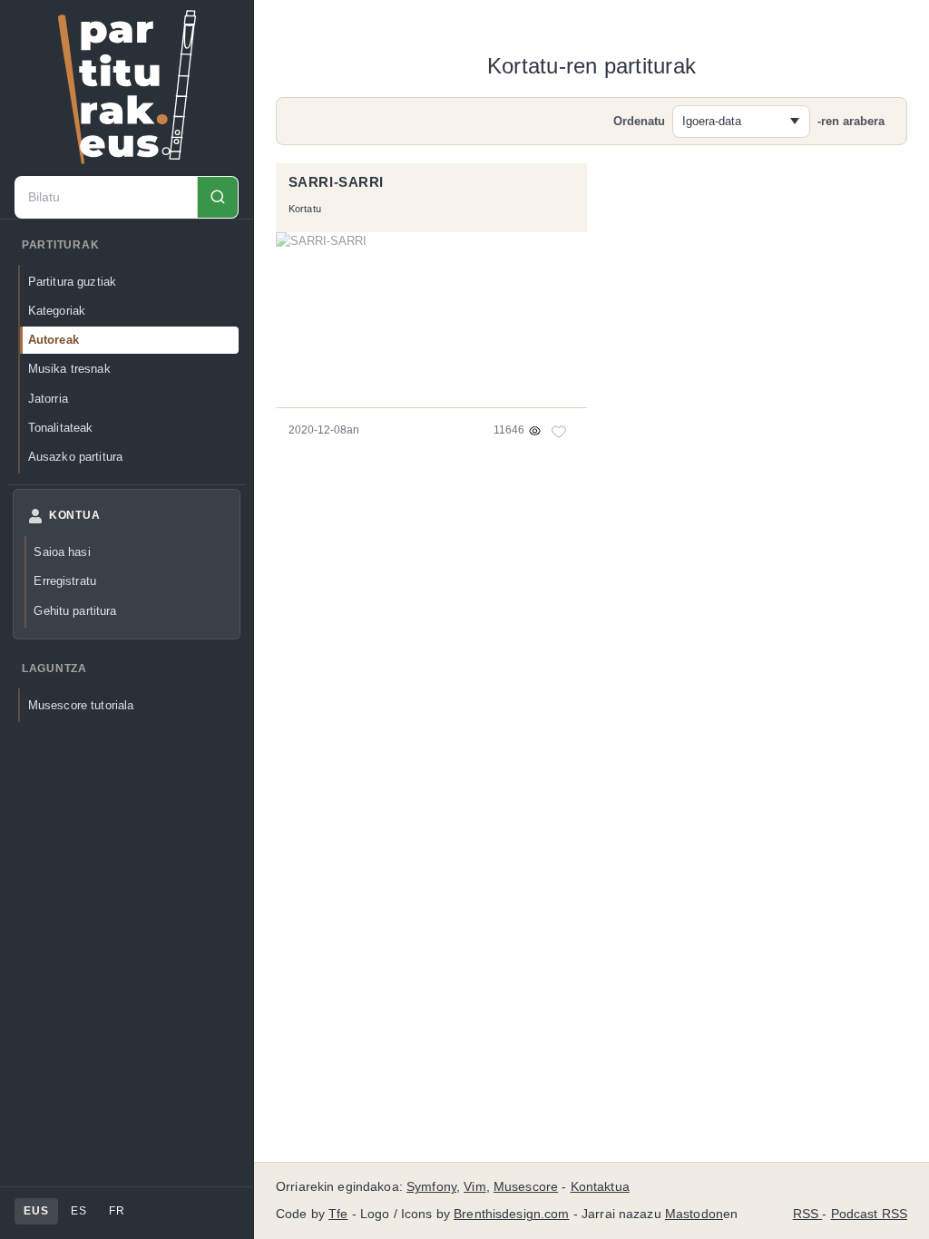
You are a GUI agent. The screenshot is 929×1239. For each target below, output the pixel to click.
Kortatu (305, 208)
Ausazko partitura (75, 456)
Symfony (431, 1187)
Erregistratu (65, 581)
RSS (808, 1214)
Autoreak (53, 339)
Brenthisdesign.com (511, 1214)
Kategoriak (56, 310)
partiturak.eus (127, 87)
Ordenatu (639, 121)
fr (116, 1211)
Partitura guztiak (72, 281)
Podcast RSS (869, 1214)
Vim (474, 1187)
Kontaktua (600, 1187)
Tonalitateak (60, 427)
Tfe (337, 1214)
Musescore (526, 1187)
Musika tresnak (69, 369)
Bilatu (217, 197)
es (78, 1211)
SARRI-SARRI (336, 182)
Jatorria (48, 398)
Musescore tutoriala (81, 705)
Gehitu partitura (75, 611)
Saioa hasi (62, 552)
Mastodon (694, 1214)
